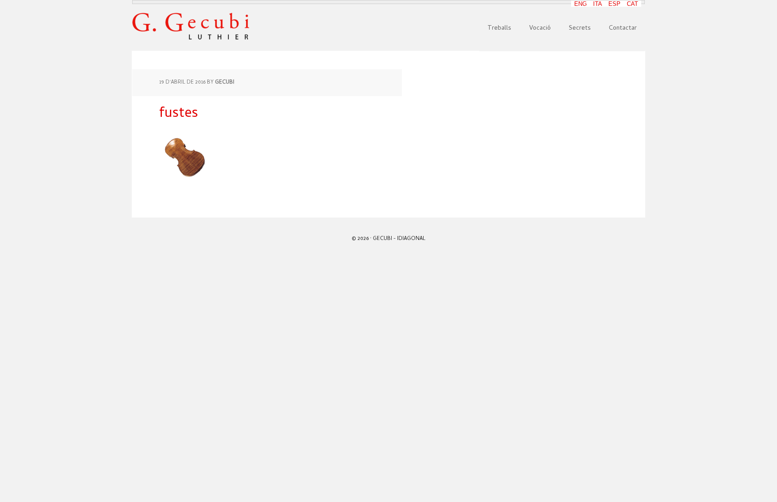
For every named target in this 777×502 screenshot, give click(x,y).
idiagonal (411, 239)
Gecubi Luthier (190, 26)
